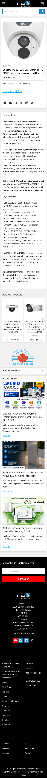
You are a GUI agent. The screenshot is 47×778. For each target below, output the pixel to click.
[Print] (15, 102)
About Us (6, 710)
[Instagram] (20, 640)
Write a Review (9, 77)
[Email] (10, 102)
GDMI (27, 743)
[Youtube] (15, 640)
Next (43, 320)
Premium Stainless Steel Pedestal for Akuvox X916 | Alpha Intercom (23, 474)
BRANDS (30, 663)
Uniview (5, 748)
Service (5, 696)
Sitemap (6, 724)
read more (7, 435)
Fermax (5, 753)
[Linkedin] (26, 102)
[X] (21, 102)
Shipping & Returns (10, 701)
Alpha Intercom (31, 748)
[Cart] (43, 4)
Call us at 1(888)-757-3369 (23, 633)
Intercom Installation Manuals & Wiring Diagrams (11, 674)
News (4, 682)
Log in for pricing (12, 91)
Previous (3, 320)
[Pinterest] (32, 102)
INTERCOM (30, 668)
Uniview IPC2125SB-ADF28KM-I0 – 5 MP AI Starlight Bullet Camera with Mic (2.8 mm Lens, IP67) (35, 326)
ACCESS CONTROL (34, 673)
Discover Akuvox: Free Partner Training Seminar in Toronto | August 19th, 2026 (22, 417)
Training (5, 691)
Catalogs (6, 720)
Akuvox (5, 743)
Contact (5, 706)
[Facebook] (4, 102)
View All (28, 753)
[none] (23, 41)
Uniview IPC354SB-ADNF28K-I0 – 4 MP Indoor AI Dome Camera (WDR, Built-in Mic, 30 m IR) (12, 326)
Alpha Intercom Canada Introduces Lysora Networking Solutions (22, 529)
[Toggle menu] (3, 3)
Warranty (6, 715)
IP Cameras (31, 685)
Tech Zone (6, 687)
